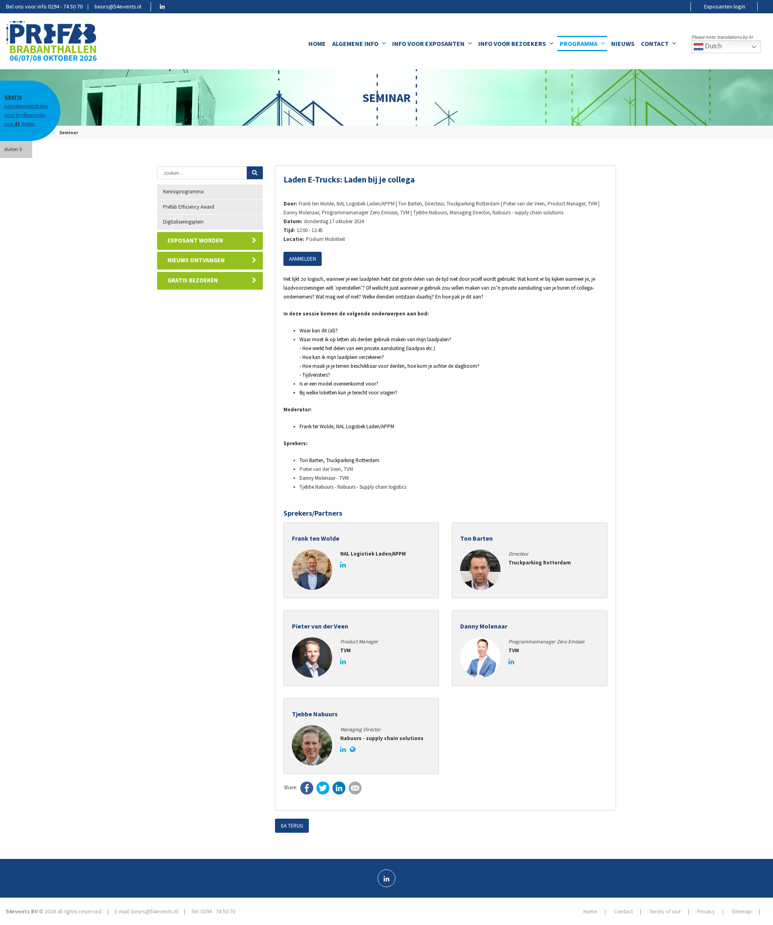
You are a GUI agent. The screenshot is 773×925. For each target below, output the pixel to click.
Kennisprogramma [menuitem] (183, 191)
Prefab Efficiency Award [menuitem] (188, 206)
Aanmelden (302, 258)
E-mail (355, 788)
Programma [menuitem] (578, 43)
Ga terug (292, 825)
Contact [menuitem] (655, 43)
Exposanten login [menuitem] (724, 6)
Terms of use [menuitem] (665, 911)
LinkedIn (339, 788)
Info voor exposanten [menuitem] (428, 43)
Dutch (712, 46)
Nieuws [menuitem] (623, 43)
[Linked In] (386, 878)
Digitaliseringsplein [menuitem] (183, 221)
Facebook (306, 788)
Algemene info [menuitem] (355, 43)
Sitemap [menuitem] (742, 911)
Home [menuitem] (317, 43)
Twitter (322, 788)
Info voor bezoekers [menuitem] (512, 43)
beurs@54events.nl (118, 6)
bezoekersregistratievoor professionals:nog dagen (26, 110)
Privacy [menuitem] (706, 911)
